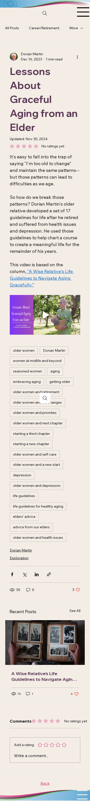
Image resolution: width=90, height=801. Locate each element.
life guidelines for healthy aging (38, 506)
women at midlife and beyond (37, 360)
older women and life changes (37, 402)
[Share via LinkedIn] (36, 574)
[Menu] (83, 12)
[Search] (45, 13)
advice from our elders (31, 527)
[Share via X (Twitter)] (24, 574)
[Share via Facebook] (12, 574)
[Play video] (45, 315)
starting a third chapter (31, 433)
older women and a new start (36, 464)
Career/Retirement (44, 28)
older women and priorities (34, 412)
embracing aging (27, 381)
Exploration (19, 558)
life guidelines (24, 496)
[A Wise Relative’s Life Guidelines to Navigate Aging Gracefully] (45, 642)
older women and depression (36, 485)
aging (55, 371)
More (73, 28)
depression (22, 475)
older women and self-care (34, 454)
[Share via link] (48, 574)
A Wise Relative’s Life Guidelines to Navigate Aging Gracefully (43, 676)
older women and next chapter (38, 423)
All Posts (12, 28)
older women (23, 350)
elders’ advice (24, 516)
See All (75, 610)
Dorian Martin (54, 350)
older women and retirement (36, 392)
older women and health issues (38, 537)
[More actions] (77, 57)
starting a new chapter (31, 444)
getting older (59, 381)
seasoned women (27, 371)
